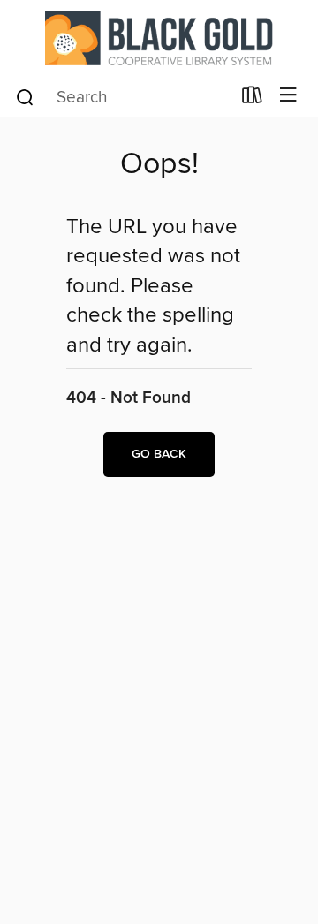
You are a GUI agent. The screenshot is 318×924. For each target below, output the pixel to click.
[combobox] (122, 97)
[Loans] (252, 99)
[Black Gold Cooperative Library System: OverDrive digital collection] (159, 37)
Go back (159, 454)
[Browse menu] (288, 96)
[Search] (25, 96)
